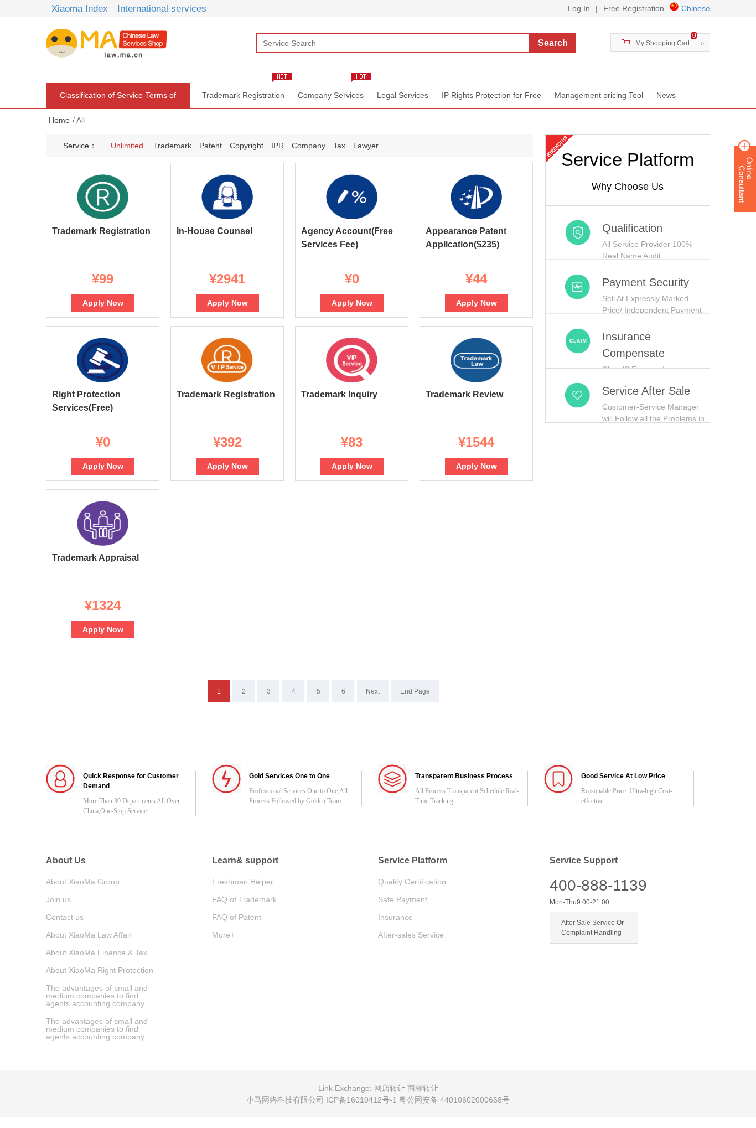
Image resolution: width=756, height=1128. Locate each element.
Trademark (172, 145)
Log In (579, 8)
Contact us (65, 917)
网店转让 (390, 1088)
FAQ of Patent (236, 917)
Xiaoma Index (79, 8)
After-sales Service (411, 935)
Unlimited (127, 145)
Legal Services (402, 95)
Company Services (331, 95)
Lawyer (366, 145)
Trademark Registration (243, 95)
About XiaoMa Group (83, 882)
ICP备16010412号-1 (362, 1099)
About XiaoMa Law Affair (89, 935)
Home (59, 120)
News (666, 95)
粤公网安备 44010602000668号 (454, 1099)
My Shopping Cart (662, 43)
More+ (223, 935)
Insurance (395, 917)
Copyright (246, 145)
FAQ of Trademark (244, 899)
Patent (210, 145)
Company (308, 145)
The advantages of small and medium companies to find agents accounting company (97, 995)
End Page (415, 691)
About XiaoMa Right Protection (99, 970)
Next (373, 691)
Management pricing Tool (599, 95)
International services (161, 8)
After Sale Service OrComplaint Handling (592, 927)
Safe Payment (402, 899)
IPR (277, 145)
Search (553, 43)
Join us (58, 899)
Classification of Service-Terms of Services (118, 99)
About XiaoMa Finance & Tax (96, 952)
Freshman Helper (242, 882)
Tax (339, 145)
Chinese (695, 8)
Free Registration (633, 8)
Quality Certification (412, 882)
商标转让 (422, 1088)
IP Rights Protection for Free (491, 95)
